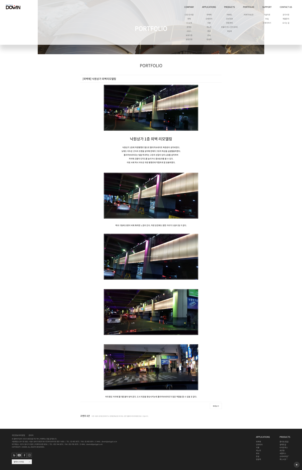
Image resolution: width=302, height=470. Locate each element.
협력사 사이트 (19, 461)
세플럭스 (283, 453)
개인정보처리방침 (18, 435)
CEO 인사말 (189, 14)
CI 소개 (189, 23)
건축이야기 (267, 23)
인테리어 (209, 18)
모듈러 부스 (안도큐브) (229, 27)
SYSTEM (229, 18)
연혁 (189, 18)
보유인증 (189, 35)
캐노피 (209, 27)
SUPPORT (267, 7)
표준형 (282, 450)
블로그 (14, 455)
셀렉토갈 (283, 444)
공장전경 (189, 39)
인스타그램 (29, 455)
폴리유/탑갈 (284, 441)
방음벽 (209, 39)
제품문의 (286, 18)
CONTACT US (286, 7)
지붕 (209, 23)
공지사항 (286, 14)
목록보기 (216, 406)
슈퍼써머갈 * (284, 456)
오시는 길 (285, 23)
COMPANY (189, 7)
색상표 (229, 31)
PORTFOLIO (248, 7)
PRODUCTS (229, 7)
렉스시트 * (283, 459)
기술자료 (267, 14)
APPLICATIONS (209, 7)
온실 (209, 35)
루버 (209, 31)
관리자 (31, 435)
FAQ (267, 18)
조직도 (189, 27)
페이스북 (24, 455)
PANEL (229, 14)
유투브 (19, 455)
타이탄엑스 (284, 447)
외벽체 (209, 14)
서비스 (189, 31)
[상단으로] (297, 465)
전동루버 (229, 23)
